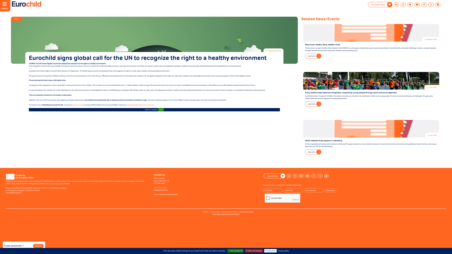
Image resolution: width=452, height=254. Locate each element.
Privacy (206, 212)
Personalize (270, 251)
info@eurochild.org (161, 190)
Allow (161, 110)
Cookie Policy (215, 212)
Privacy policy (283, 251)
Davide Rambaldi (171, 194)
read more (311, 56)
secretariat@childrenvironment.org (140, 105)
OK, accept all (236, 251)
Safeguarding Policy (246, 212)
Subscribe (330, 190)
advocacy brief (77, 105)
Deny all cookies (255, 251)
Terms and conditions (229, 212)
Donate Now (378, 4)
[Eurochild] (26, 4)
